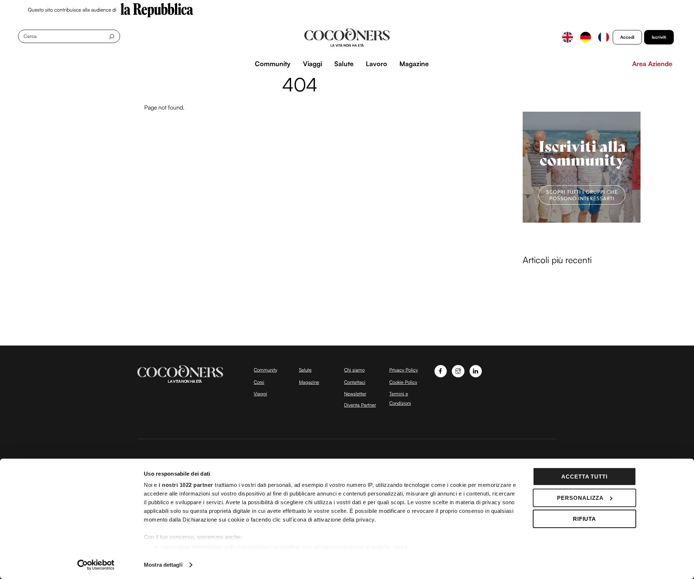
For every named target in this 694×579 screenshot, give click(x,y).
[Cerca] (111, 36)
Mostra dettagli (163, 565)
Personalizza (580, 498)
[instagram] (458, 370)
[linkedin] (476, 370)
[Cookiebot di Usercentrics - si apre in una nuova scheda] (96, 564)
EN (567, 37)
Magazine (414, 64)
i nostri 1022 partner (186, 485)
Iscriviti (659, 37)
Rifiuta (584, 519)
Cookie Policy (403, 382)
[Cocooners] (347, 38)
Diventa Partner (360, 405)
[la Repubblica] (157, 9)
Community (273, 64)
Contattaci (354, 382)
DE (585, 37)
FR (603, 37)
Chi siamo (354, 370)
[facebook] (440, 370)
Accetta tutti (584, 476)
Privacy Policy (403, 370)
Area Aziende (652, 64)
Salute (344, 64)
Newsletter (355, 393)
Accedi (627, 37)
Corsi (259, 382)
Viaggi (312, 64)
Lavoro (376, 64)
